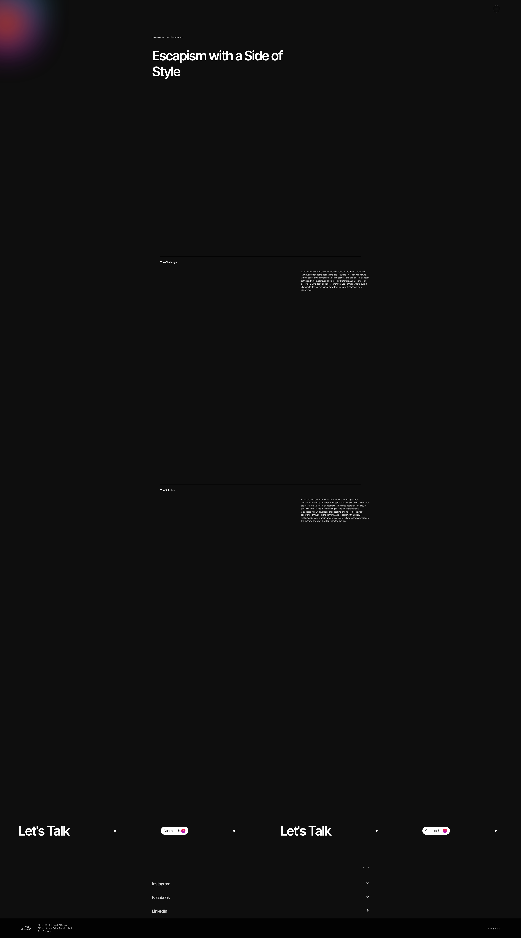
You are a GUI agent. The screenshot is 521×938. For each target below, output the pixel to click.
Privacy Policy (494, 928)
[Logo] (26, 9)
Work (164, 37)
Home (155, 37)
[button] (496, 8)
